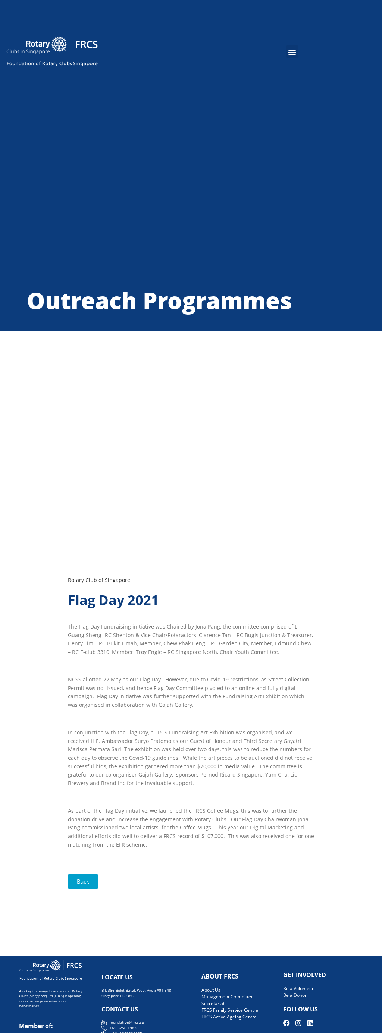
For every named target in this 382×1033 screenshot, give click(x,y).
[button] (292, 51)
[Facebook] (286, 1023)
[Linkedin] (310, 1023)
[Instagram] (298, 1023)
